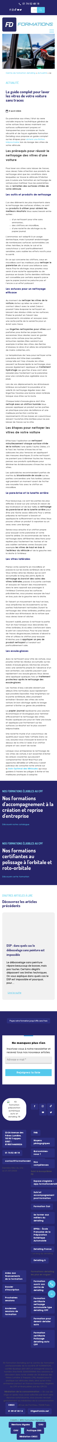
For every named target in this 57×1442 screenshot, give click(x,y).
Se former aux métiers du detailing (41, 1218)
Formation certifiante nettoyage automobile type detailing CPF (43, 1304)
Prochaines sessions (11, 1299)
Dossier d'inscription (12, 1288)
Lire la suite (14, 993)
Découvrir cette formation (15, 877)
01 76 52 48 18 (30, 4)
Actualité (42, 73)
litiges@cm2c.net (40, 1411)
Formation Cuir (42, 1207)
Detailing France (43, 1249)
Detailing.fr (40, 1260)
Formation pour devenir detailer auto (42, 1322)
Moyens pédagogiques (42, 1142)
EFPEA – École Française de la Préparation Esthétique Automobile (42, 1235)
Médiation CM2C (28, 1437)
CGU (40, 1425)
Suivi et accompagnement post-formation (44, 1195)
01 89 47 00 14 (15, 1411)
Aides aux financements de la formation (13, 1276)
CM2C (11, 1405)
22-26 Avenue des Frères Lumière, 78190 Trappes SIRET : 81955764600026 (14, 1139)
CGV (15, 1431)
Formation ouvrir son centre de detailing (39, 1285)
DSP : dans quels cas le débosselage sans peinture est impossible (26, 950)
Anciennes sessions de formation (11, 1312)
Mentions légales (20, 1425)
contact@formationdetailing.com (23, 1161)
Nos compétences (41, 1163)
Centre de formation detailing (20, 73)
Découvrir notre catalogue (15, 825)
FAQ (36, 1133)
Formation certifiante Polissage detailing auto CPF (41, 1339)
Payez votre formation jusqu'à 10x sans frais (28, 1020)
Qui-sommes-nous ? (41, 1152)
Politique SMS (34, 1431)
